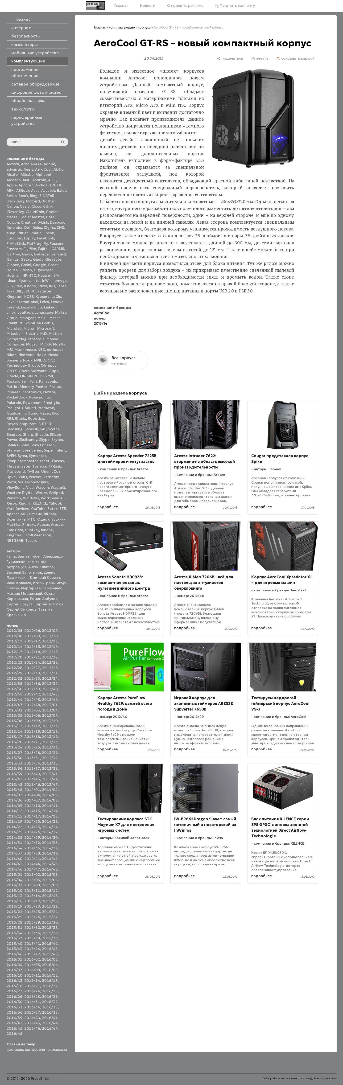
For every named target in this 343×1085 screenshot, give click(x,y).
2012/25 (50, 662)
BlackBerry (15, 201)
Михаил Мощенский (24, 593)
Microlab (14, 328)
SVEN (11, 455)
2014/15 (14, 816)
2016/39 (14, 1017)
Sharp (28, 434)
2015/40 (14, 943)
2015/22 (14, 911)
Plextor (49, 392)
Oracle (12, 376)
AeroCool (43, 169)
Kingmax (14, 535)
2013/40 (32, 774)
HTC (32, 275)
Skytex (57, 439)
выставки (15, 1049)
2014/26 (32, 832)
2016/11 (32, 975)
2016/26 (14, 996)
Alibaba (27, 174)
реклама (59, 1049)
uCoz (55, 471)
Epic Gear (15, 530)
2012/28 (50, 668)
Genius (13, 259)
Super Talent (55, 450)
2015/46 (14, 954)
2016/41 (50, 1017)
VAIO (22, 477)
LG (39, 307)
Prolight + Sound (21, 408)
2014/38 (32, 853)
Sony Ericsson (43, 445)
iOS (10, 286)
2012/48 (32, 705)
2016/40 (32, 1017)
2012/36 (32, 683)
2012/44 (14, 699)
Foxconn (57, 243)
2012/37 (50, 683)
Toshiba (39, 466)
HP (24, 275)
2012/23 (14, 662)
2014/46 (14, 869)
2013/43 (32, 779)
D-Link (42, 222)
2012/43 (50, 694)
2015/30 (50, 922)
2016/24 (32, 991)
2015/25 (14, 917)
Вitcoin (50, 514)
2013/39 (14, 774)
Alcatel (13, 174)
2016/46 (32, 1028)
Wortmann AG (53, 498)
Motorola (36, 339)
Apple (12, 185)
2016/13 (14, 980)
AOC (52, 180)
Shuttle (41, 434)
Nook (27, 360)
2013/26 (50, 747)
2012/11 (14, 641)
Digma (49, 227)
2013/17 (14, 736)
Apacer (43, 524)
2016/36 (14, 1012)
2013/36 (14, 768)
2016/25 (50, 991)
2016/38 (50, 1012)
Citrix (48, 206)
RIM (10, 418)
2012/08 (14, 636)
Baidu (62, 190)
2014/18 (50, 816)
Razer (45, 413)
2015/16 (14, 901)
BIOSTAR (46, 195)
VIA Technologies (33, 482)
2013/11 (14, 726)
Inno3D (47, 530)
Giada (38, 259)
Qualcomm (16, 413)
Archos (41, 185)
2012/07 (50, 630)
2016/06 (50, 964)
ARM (10, 190)
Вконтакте (16, 519)
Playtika (13, 524)
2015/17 (32, 901)
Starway (14, 450)
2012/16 (50, 646)
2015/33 (50, 927)
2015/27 (50, 917)
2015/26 (32, 917)
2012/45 (32, 699)
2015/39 (50, 938)
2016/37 (32, 1012)
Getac (26, 259)
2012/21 (32, 657)
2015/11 (32, 890)
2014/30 (50, 837)
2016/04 (14, 964)
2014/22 (14, 827)
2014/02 (50, 789)
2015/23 (32, 911)
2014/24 (50, 827)
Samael (24, 556)
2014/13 (32, 811)
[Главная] (95, 5)
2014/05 (50, 795)
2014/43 (14, 864)
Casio (25, 206)
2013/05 (14, 715)
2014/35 (32, 848)
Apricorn (26, 185)
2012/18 (32, 651)
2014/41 (32, 858)
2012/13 (50, 641)
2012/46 (50, 699)
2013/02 (14, 710)
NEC (41, 349)
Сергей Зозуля (20, 604)
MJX (43, 333)
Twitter (33, 471)
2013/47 (50, 784)
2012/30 (32, 673)
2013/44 (50, 779)
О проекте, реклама (185, 5)
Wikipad (56, 492)
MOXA (45, 344)
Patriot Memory (20, 386)
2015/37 (14, 938)
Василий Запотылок (24, 572)
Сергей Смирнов (21, 609)
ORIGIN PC (29, 376)
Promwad (46, 408)
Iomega (60, 280)
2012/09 (32, 636)
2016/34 (32, 1007)
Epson (48, 233)
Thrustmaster (18, 466)
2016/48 (14, 1033)
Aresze (57, 524)
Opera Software (33, 371)
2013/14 (14, 731)
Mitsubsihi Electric (22, 333)
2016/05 (32, 964)
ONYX (12, 371)
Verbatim (51, 477)
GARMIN (58, 249)
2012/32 (14, 678)
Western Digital (20, 492)
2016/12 (50, 975)
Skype (44, 439)
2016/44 (50, 1023)
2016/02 (32, 959)
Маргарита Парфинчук (41, 588)
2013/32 (50, 758)
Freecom (14, 249)
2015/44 (32, 948)
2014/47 (32, 869)
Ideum (12, 280)
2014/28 (14, 837)
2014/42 (50, 858)
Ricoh (57, 413)
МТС (31, 519)
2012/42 (32, 694)
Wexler (41, 492)
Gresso (26, 270)
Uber (45, 471)
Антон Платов (41, 567)
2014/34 (14, 848)
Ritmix (20, 418)
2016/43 (32, 1023)
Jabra (61, 286)
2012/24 (32, 662)
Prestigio (51, 402)
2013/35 (50, 763)
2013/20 (14, 742)
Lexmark (28, 307)
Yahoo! (55, 503)
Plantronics (31, 392)
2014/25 (14, 832)
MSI (10, 349)
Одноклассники (51, 519)
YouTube (38, 508)
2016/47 (50, 1028)
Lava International (22, 302)
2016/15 (50, 980)
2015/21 (50, 906)
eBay (11, 233)
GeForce (41, 254)
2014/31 (14, 842)
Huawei (44, 275)
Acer (25, 164)
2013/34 (32, 763)
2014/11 (50, 805)
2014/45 (50, 864)
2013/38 (50, 768)
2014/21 (50, 821)
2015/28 (14, 922)
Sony (25, 445)
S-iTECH (45, 424)
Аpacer (13, 514)
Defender (14, 227)
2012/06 (32, 630)
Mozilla (59, 344)
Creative (28, 222)
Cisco (36, 206)
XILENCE (40, 503)
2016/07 (14, 970)
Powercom (32, 402)
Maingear (28, 318)
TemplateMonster (22, 461)
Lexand (13, 307)
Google (39, 265)
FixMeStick (16, 243)
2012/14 (14, 646)
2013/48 (14, 789)
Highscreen (44, 270)
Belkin (12, 195)
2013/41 (50, 774)
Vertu (11, 482)
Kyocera (43, 296)
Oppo (54, 371)
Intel (36, 280)
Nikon (12, 355)
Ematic (35, 233)
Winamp (14, 498)
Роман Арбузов (43, 598)
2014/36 (50, 848)
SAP (43, 429)
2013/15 (32, 731)
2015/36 (50, 933)
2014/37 (14, 853)
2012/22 (50, 657)
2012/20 (14, 657)
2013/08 (14, 721)
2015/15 (50, 895)
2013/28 (32, 752)
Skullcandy (28, 439)
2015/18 (50, 901)
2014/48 (50, 869)
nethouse (55, 349)
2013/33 (14, 763)
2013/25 (32, 747)
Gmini (26, 265)
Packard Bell (17, 381)
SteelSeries (32, 450)
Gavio (27, 254)
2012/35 (14, 683)
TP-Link (54, 466)
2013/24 (14, 747)
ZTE (62, 508)
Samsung (15, 429)
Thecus (57, 461)
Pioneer (13, 392)
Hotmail (14, 275)
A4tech (13, 164)
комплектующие (122, 27)
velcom (35, 477)
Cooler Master (31, 217)
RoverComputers (22, 424)
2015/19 (14, 906)
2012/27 (32, 668)
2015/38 (32, 938)
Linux (11, 312)
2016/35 (50, 1007)
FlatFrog (34, 243)
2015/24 (50, 911)
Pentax (42, 386)
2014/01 (32, 789)
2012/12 (32, 641)
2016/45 (14, 1028)
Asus (35, 190)
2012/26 (14, 668)
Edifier (22, 233)
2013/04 (50, 710)
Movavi (32, 344)
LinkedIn (51, 307)
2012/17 (14, 651)
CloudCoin (35, 212)
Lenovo (57, 302)
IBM (56, 275)
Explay (29, 238)
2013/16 (50, 731)
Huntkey (32, 530)
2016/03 (50, 959)
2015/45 (50, 948)
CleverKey (15, 212)
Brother (48, 201)
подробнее (107, 507)
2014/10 (32, 805)
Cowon (13, 222)
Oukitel (46, 376)
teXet (45, 461)
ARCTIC (55, 185)
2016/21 (32, 986)
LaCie (56, 296)
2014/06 (14, 800)
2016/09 (50, 970)
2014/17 (32, 816)
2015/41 (32, 943)
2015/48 (50, 954)
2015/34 (14, 933)
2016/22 (50, 986)
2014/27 (50, 832)
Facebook (45, 238)
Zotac (52, 508)
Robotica (36, 418)
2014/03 (14, 795)
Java (10, 291)
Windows (31, 498)
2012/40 (50, 689)
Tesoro (31, 540)
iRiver (42, 286)
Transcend (16, 471)
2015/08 (32, 885)
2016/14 (32, 980)
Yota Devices (18, 508)
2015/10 (14, 890)
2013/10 (50, 721)
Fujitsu (44, 249)
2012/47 (14, 705)
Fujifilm (30, 249)
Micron (29, 328)
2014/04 (32, 795)
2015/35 (32, 933)
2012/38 (14, 689)
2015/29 (32, 922)
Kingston (14, 296)
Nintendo (26, 355)
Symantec (37, 455)
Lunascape (44, 312)
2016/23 (14, 991)
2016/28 (32, 996)
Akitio (59, 169)
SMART (13, 445)
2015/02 (32, 874)
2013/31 (32, 758)
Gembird (58, 254)
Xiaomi (25, 503)
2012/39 (32, 689)
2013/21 (32, 742)
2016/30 (14, 1001)
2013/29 (50, 752)
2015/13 (14, 895)
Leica (44, 302)
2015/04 (14, 880)
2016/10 (14, 975)
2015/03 (50, 874)
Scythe (54, 429)
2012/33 (32, 678)
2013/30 (14, 758)
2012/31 (50, 673)
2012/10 (50, 636)
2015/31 (14, 927)
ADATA (36, 164)
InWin (47, 280)
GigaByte (53, 259)
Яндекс (28, 524)
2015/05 (32, 880)
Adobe (49, 164)
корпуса (144, 27)
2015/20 (32, 906)
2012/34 (50, 678)
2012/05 (14, 630)
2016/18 (14, 986)
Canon (12, 206)
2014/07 (32, 800)
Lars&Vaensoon (37, 535)
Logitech (25, 312)
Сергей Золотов (48, 604)
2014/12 (14, 811)
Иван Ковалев (19, 583)
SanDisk (31, 429)
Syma (22, 455)
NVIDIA (40, 360)
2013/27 (14, 752)
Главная (121, 5)
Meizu (42, 318)
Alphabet (44, 174)
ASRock (22, 190)
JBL (19, 291)
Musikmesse (25, 349)
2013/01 (50, 705)
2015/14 (32, 895)
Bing (33, 195)
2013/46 (32, 784)
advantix (14, 169)
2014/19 (14, 821)
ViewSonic (15, 487)
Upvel (12, 477)
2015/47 (32, 954)
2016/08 (32, 970)
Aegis (28, 169)
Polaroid (14, 402)
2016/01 (14, 959)
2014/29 (32, 837)
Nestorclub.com (325, 1078)
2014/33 (50, 842)
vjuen (36, 556)
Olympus (48, 365)
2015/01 (14, 874)
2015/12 (50, 890)
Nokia (41, 355)
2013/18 (32, 736)
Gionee (13, 265)
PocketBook (17, 397)
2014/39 (50, 853)
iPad (18, 286)
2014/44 (32, 864)
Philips (55, 386)
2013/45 (14, 784)
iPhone (30, 286)
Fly (45, 243)
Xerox (12, 503)
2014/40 (14, 858)
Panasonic (48, 381)
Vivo (30, 487)
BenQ (23, 195)
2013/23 (50, 742)
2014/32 (32, 842)
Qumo (33, 413)
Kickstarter (41, 291)
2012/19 (50, 651)
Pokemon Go (40, 397)
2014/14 (50, 811)
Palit (33, 381)
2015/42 (50, 943)
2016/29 (50, 996)
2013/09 (32, 721)
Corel (50, 217)
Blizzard (33, 201)
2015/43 (14, 948)
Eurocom (14, 238)
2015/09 (50, 885)
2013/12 (32, 726)
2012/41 (14, 694)
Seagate (14, 434)
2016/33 (14, 1007)
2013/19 (50, 736)
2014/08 (50, 800)
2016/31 (32, 1001)
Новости (147, 5)
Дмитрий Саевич (44, 577)
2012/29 (14, 673)
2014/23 (32, 827)
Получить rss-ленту (237, 5)
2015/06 (50, 880)
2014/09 (14, 805)
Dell (27, 227)
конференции (37, 1049)
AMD (26, 180)
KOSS (29, 296)
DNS (60, 227)
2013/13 (50, 726)
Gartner (13, 254)
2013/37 (32, 768)
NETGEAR (15, 540)
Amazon (14, 180)
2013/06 (32, 715)
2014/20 (32, 821)
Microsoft (45, 328)
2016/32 (50, 1001)
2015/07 (14, 885)
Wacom (42, 487)
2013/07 (50, 715)
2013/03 (32, 710)
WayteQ (58, 487)
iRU (52, 286)
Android (39, 180)
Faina (11, 556)
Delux (37, 227)
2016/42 (14, 1023)
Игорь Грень (44, 583)
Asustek (48, 190)
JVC (27, 291)
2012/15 (32, 646)
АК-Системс (31, 514)
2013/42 (14, 779)
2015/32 (32, 927)
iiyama (25, 280)
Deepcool (58, 222)
